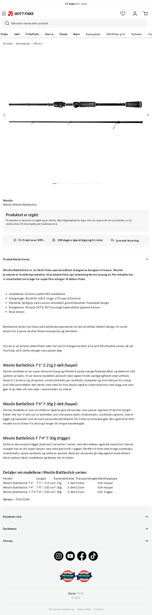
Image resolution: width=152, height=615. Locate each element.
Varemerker (23, 43)
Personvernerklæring (61, 609)
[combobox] (74, 23)
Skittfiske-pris (115, 34)
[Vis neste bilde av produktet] (147, 115)
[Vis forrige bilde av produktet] (4, 115)
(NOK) (76, 593)
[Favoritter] (122, 13)
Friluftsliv (32, 34)
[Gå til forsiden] (21, 13)
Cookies (98, 609)
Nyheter (136, 34)
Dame (63, 34)
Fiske (4, 34)
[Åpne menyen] (4, 13)
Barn (76, 34)
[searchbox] (78, 23)
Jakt (17, 34)
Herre (49, 34)
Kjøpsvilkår (84, 609)
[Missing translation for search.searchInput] (5, 23)
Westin (38, 43)
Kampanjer (93, 34)
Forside (7, 43)
